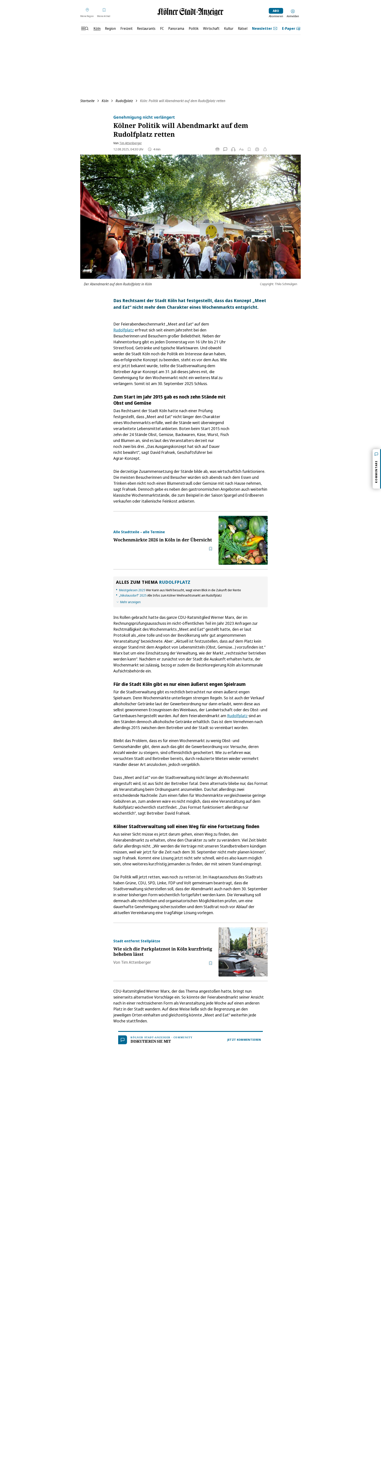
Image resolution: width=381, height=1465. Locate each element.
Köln (105, 100)
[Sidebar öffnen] (84, 28)
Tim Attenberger (130, 143)
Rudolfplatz (124, 100)
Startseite (87, 100)
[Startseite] (190, 12)
